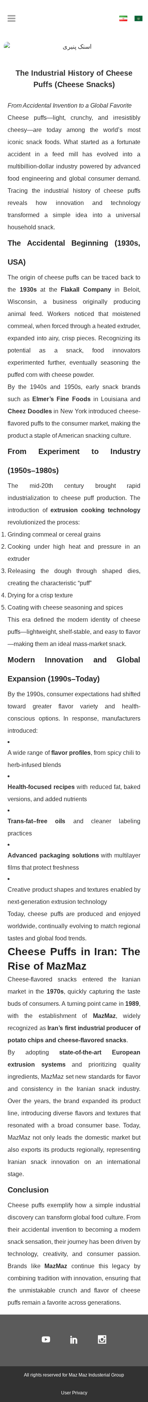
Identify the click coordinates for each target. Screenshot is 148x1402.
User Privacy (74, 1393)
